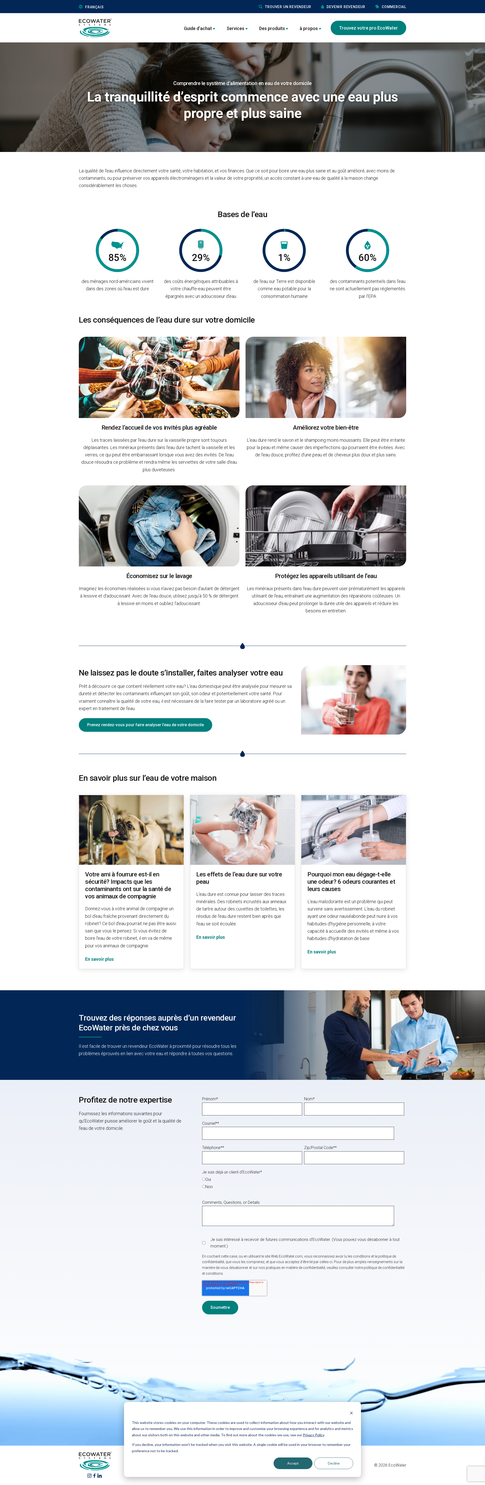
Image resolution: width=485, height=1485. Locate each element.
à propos (309, 28)
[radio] (303, 1179)
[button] (117, 7)
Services (235, 28)
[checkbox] (303, 1183)
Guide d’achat (198, 28)
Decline (334, 1463)
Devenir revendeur (346, 7)
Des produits (272, 28)
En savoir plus (99, 959)
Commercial (394, 7)
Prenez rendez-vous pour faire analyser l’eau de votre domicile (145, 724)
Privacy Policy (313, 1435)
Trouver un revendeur (288, 7)
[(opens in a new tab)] (89, 1475)
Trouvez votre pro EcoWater (368, 28)
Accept (293, 1463)
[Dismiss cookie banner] (351, 1413)
